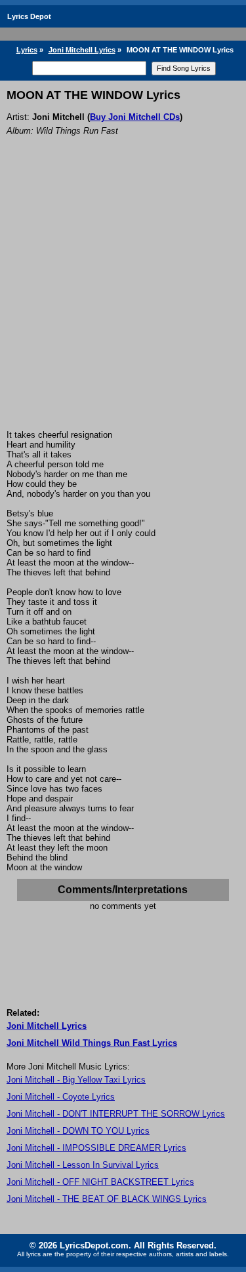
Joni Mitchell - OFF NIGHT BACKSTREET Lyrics (100, 1182)
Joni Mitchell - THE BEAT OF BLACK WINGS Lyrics (107, 1199)
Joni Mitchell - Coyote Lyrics (61, 1097)
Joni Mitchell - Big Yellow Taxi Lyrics (76, 1080)
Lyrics (26, 50)
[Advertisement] (123, 300)
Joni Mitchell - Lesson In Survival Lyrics (83, 1165)
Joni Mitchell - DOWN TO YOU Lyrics (78, 1131)
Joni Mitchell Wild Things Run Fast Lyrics (92, 1043)
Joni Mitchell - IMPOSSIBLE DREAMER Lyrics (96, 1148)
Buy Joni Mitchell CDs (135, 117)
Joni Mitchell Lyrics (82, 50)
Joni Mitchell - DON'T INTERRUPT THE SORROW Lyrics (116, 1114)
